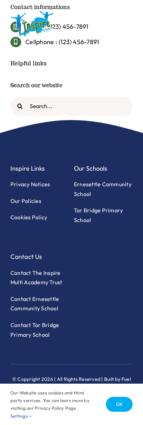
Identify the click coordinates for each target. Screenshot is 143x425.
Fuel (126, 379)
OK (119, 404)
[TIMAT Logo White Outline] (32, 13)
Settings (19, 416)
